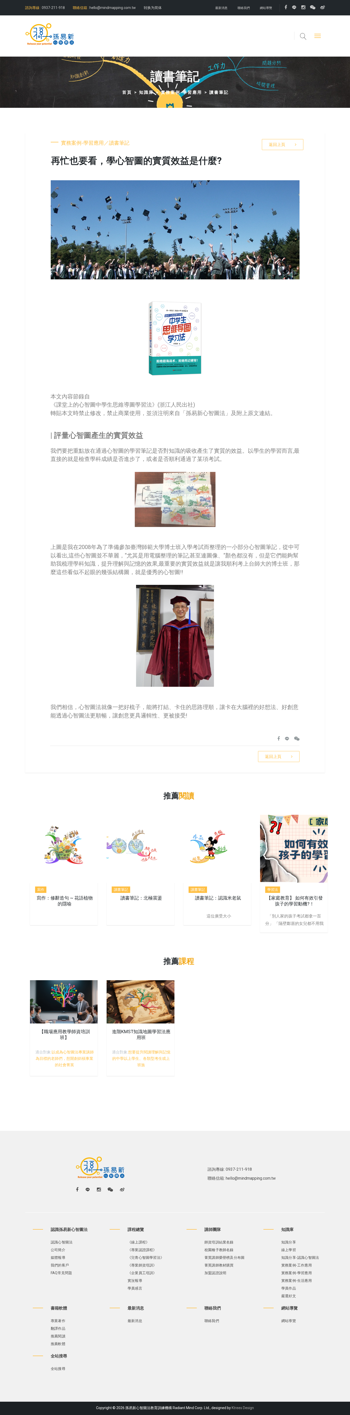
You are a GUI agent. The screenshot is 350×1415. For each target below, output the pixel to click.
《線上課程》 (138, 1242)
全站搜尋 (58, 1369)
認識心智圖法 (62, 1242)
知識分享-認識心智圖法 (300, 1257)
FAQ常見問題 (61, 1273)
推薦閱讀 (58, 1336)
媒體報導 (58, 1257)
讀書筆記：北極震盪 (141, 898)
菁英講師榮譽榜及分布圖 (224, 1257)
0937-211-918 (53, 8)
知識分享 (288, 1242)
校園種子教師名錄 (219, 1250)
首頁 (127, 92)
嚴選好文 (288, 1296)
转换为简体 (153, 8)
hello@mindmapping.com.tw (112, 8)
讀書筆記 (219, 92)
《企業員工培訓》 (142, 1273)
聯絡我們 (244, 8)
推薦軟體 (58, 1344)
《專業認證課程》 (142, 1250)
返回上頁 (277, 144)
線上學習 (288, 1250)
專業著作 (58, 1321)
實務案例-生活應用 (296, 1281)
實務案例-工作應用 (296, 1265)
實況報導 (135, 1281)
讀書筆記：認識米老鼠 (218, 898)
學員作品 (288, 1288)
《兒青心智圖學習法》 (146, 1257)
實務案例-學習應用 (181, 92)
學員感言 (135, 1288)
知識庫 (146, 92)
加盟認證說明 (215, 1273)
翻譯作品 (58, 1328)
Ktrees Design (243, 1408)
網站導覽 (266, 8)
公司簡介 (58, 1250)
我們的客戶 (60, 1265)
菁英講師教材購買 (219, 1265)
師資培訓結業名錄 (219, 1242)
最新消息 (221, 8)
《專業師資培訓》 (142, 1265)
